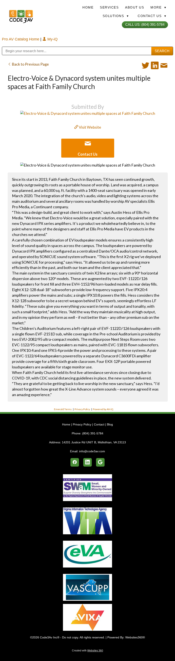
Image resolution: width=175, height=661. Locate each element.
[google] (100, 462)
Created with (87, 650)
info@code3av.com (92, 451)
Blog (110, 424)
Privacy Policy (82, 409)
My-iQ (52, 39)
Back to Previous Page (30, 64)
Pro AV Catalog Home (21, 39)
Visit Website (89, 127)
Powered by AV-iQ (103, 409)
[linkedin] (87, 462)
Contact (99, 424)
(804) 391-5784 (92, 433)
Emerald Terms (63, 409)
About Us (134, 7)
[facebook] (74, 462)
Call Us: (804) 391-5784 (145, 24)
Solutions (116, 16)
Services (109, 7)
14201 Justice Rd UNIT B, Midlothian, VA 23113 (94, 442)
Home (87, 7)
